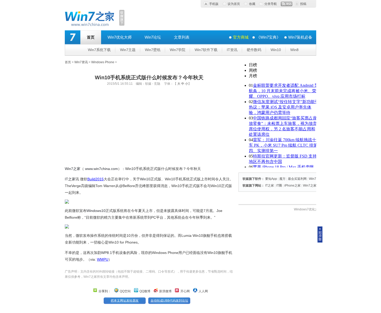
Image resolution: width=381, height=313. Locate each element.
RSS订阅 (286, 4)
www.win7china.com (101, 169)
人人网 (203, 291)
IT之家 (70, 179)
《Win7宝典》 (268, 37)
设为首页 (234, 4)
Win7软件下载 (206, 50)
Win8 (294, 50)
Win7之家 (72, 169)
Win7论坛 (153, 37)
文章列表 (181, 37)
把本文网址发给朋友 (125, 300)
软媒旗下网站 (252, 185)
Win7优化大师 (120, 37)
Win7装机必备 (300, 37)
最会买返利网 (297, 179)
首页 (91, 37)
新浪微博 (165, 291)
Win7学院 (177, 50)
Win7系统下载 (99, 50)
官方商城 (241, 37)
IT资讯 (232, 50)
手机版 (213, 4)
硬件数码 (254, 50)
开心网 (185, 291)
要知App (271, 179)
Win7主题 (128, 50)
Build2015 (95, 179)
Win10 (276, 50)
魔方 (282, 179)
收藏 (252, 4)
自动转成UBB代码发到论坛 (169, 300)
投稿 (303, 4)
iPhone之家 (292, 185)
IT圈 (279, 185)
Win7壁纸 (152, 50)
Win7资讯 (81, 62)
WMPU (102, 259)
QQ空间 (125, 291)
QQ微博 (144, 291)
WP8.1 (106, 253)
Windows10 (96, 211)
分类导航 (270, 4)
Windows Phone (102, 62)
